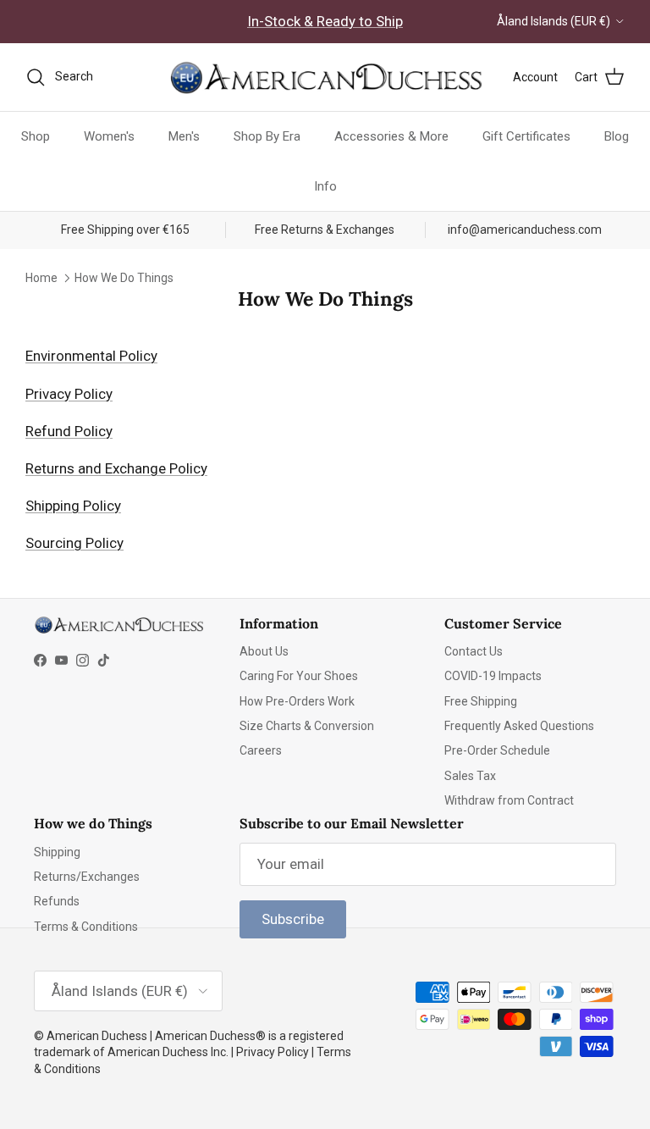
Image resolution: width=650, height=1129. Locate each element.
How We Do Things (124, 278)
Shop (35, 136)
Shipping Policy (73, 505)
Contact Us (473, 651)
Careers (261, 750)
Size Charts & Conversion (307, 726)
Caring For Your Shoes (299, 676)
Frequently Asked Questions (519, 726)
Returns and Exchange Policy (116, 468)
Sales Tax (470, 776)
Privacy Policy (69, 393)
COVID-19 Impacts (493, 676)
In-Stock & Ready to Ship (325, 21)
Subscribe (293, 918)
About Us (264, 651)
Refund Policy (69, 431)
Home (41, 278)
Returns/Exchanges (87, 876)
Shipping (57, 852)
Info (325, 186)
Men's (184, 136)
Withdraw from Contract (509, 800)
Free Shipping (480, 701)
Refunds (57, 901)
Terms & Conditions (86, 926)
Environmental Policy (91, 355)
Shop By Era (267, 136)
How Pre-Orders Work (297, 701)
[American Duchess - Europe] (325, 77)
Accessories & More (391, 136)
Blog (616, 136)
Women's (109, 136)
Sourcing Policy (74, 542)
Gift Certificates (526, 136)
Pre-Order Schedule (497, 750)
